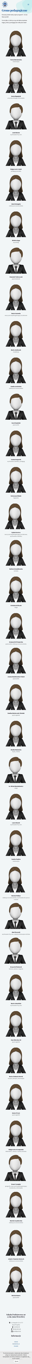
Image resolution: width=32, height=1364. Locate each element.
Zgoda (16, 1361)
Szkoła (16, 1342)
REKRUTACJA (16, 1344)
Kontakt (16, 1346)
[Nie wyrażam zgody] (30, 1357)
